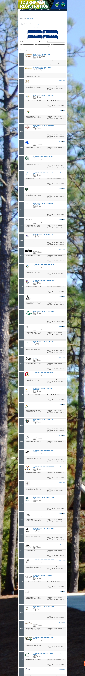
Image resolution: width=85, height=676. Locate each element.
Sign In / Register (61, 9)
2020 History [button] (43, 9)
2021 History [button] (37, 9)
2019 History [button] (49, 9)
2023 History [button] (24, 9)
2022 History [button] (31, 9)
